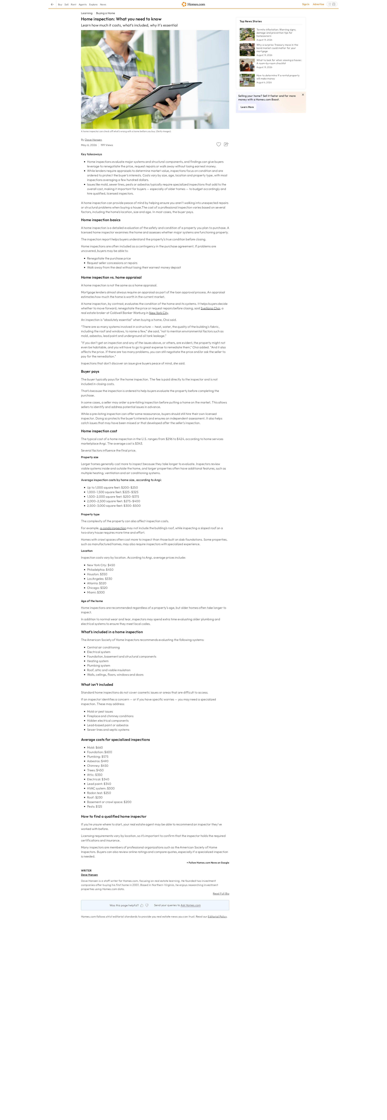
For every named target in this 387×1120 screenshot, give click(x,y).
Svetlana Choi (210, 308)
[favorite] (218, 145)
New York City (158, 313)
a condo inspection (113, 528)
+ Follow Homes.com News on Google (208, 862)
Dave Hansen (93, 139)
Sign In (305, 4)
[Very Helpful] (141, 905)
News (103, 4)
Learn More (247, 106)
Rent (73, 4)
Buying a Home (105, 13)
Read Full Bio (221, 893)
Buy (60, 4)
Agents (83, 4)
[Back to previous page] (52, 4)
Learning (87, 13)
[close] (303, 94)
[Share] (225, 145)
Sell (66, 4)
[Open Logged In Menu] (332, 4)
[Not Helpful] (147, 905)
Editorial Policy (217, 916)
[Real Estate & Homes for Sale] (193, 4)
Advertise (318, 4)
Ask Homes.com (191, 905)
